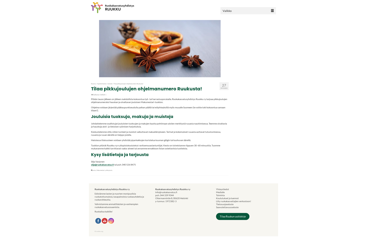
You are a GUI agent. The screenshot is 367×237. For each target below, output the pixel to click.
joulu (94, 170)
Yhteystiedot (222, 189)
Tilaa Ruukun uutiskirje (233, 216)
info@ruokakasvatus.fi (166, 192)
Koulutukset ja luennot (227, 198)
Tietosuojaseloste (225, 204)
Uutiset (102, 95)
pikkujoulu (108, 170)
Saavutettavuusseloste (227, 207)
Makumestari (100, 170)
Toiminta (220, 195)
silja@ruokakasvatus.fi (102, 164)
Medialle (220, 192)
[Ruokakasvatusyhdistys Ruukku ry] (120, 7)
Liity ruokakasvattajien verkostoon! (233, 201)
